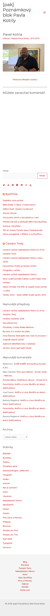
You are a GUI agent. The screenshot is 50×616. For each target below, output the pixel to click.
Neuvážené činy (10, 323)
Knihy (5, 492)
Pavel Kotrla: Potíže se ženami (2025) (19, 266)
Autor (25, 574)
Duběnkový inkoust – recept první (32, 380)
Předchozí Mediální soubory (25, 79)
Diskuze (6, 38)
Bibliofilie (7, 453)
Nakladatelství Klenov (12, 500)
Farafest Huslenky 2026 (13, 319)
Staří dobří (7, 539)
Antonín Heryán (10, 213)
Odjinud (25, 584)
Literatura (7, 496)
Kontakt (25, 587)
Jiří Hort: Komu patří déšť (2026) (17, 348)
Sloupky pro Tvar (10, 535)
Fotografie (7, 475)
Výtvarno (7, 547)
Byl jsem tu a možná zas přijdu (16, 331)
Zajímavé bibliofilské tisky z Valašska (19, 344)
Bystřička (11, 194)
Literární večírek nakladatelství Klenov (20, 274)
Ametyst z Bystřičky (12, 226)
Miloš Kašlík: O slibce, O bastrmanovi (19, 205)
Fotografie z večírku (11, 270)
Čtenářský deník (10, 466)
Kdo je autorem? (10, 488)
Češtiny (6, 462)
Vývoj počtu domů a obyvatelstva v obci (21, 217)
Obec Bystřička (25, 577)
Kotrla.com (25, 590)
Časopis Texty (14, 243)
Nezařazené (8, 505)
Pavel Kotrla (8, 384)
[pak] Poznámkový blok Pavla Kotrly (17, 12)
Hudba (6, 479)
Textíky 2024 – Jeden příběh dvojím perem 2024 (24, 295)
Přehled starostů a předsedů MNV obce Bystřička (25, 222)
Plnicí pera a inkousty (12, 517)
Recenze (7, 526)
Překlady (7, 522)
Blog (25, 562)
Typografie (7, 543)
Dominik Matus (9, 380)
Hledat (6, 171)
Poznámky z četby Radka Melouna (18, 327)
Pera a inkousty (25, 581)
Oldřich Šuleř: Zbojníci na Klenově (18, 209)
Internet (6, 483)
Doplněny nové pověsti (13, 200)
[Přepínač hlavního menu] (44, 12)
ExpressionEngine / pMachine (16, 470)
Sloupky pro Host (10, 530)
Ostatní (6, 513)
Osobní (6, 509)
